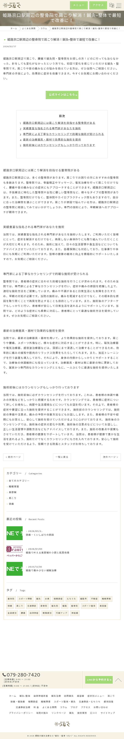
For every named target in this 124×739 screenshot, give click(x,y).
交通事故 (31, 606)
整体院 (11, 598)
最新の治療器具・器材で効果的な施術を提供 (52, 140)
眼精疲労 (47, 613)
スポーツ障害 (25, 598)
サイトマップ (108, 713)
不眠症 (94, 598)
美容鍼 (13, 492)
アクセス (98, 5)
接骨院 (44, 606)
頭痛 (11, 504)
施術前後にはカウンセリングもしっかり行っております (59, 145)
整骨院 (74, 606)
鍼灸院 (55, 606)
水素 (47, 598)
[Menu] (119, 5)
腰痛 (23, 613)
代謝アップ (61, 613)
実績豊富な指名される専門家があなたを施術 (52, 128)
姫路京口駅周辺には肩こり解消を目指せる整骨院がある (59, 123)
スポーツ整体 (89, 606)
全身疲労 (12, 613)
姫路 (64, 606)
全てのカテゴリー (19, 481)
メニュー (79, 5)
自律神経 (34, 613)
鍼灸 (38, 598)
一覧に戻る (62, 457)
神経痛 (75, 613)
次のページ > (110, 457)
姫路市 (83, 598)
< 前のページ (13, 457)
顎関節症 (58, 598)
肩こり (13, 498)
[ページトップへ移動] (118, 679)
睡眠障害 (14, 487)
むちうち (71, 598)
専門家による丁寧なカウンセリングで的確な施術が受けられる (63, 134)
